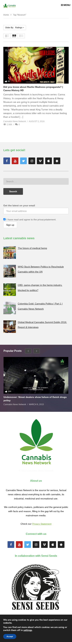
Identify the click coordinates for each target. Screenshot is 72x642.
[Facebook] (6, 160)
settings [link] (27, 630)
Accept (10, 636)
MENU (66, 5)
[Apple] (48, 160)
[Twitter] (23, 160)
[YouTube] (15, 160)
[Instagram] (31, 160)
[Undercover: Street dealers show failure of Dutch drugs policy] (36, 375)
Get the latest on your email (19, 205)
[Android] (57, 160)
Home (6, 15)
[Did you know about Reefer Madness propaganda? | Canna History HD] (36, 65)
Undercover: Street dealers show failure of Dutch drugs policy (35, 399)
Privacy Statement (41, 523)
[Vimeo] (40, 160)
